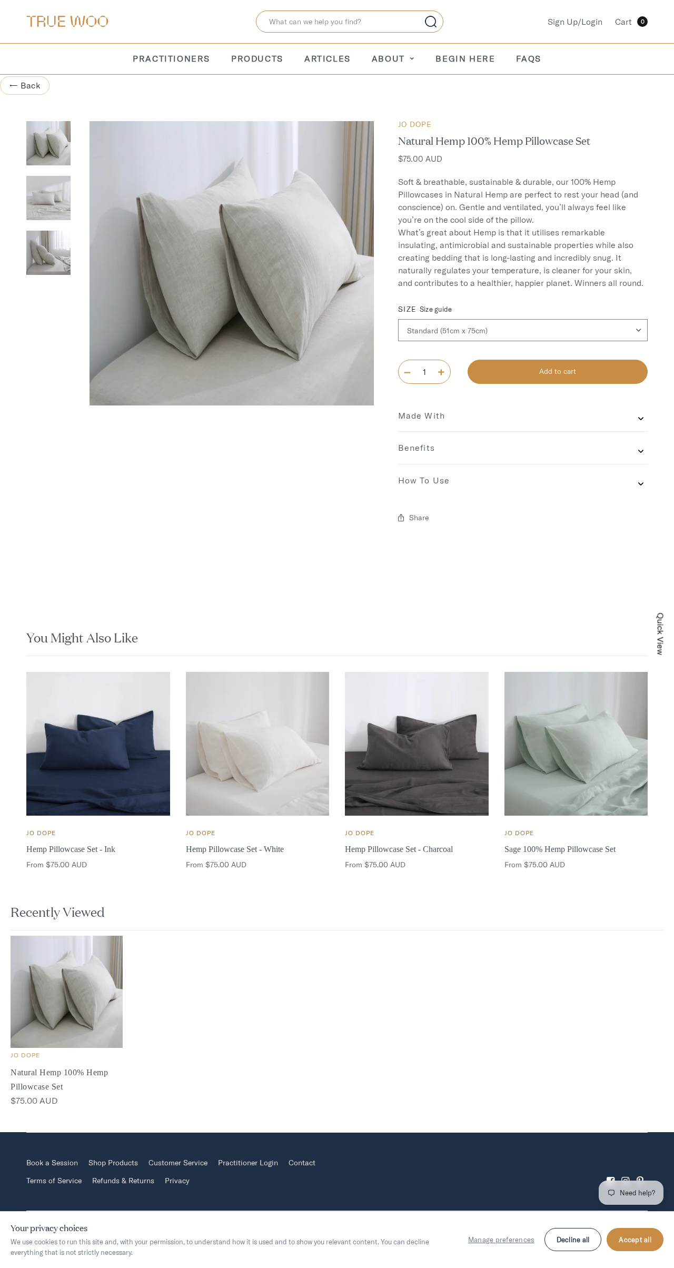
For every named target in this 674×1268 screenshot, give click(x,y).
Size (425, 309)
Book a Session (52, 1162)
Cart (630, 21)
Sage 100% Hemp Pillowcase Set (560, 849)
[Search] (430, 21)
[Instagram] (625, 1172)
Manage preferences (501, 1239)
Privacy (177, 1180)
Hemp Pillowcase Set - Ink (70, 849)
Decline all (573, 1239)
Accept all (635, 1239)
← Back (25, 85)
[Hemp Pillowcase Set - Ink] (98, 744)
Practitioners (171, 58)
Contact (302, 1162)
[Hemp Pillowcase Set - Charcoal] (417, 744)
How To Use (424, 480)
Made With (421, 415)
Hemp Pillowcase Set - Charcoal (399, 849)
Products (257, 58)
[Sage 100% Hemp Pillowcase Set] (576, 744)
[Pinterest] (640, 1172)
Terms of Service (54, 1180)
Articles (327, 58)
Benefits (416, 447)
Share (419, 517)
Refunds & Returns (123, 1180)
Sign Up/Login (575, 21)
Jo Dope (415, 124)
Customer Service (177, 1162)
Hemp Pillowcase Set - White (235, 849)
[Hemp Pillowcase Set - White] (258, 744)
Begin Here (465, 58)
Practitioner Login (248, 1162)
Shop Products (113, 1162)
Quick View (661, 634)
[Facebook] (611, 1172)
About (388, 58)
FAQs (528, 58)
